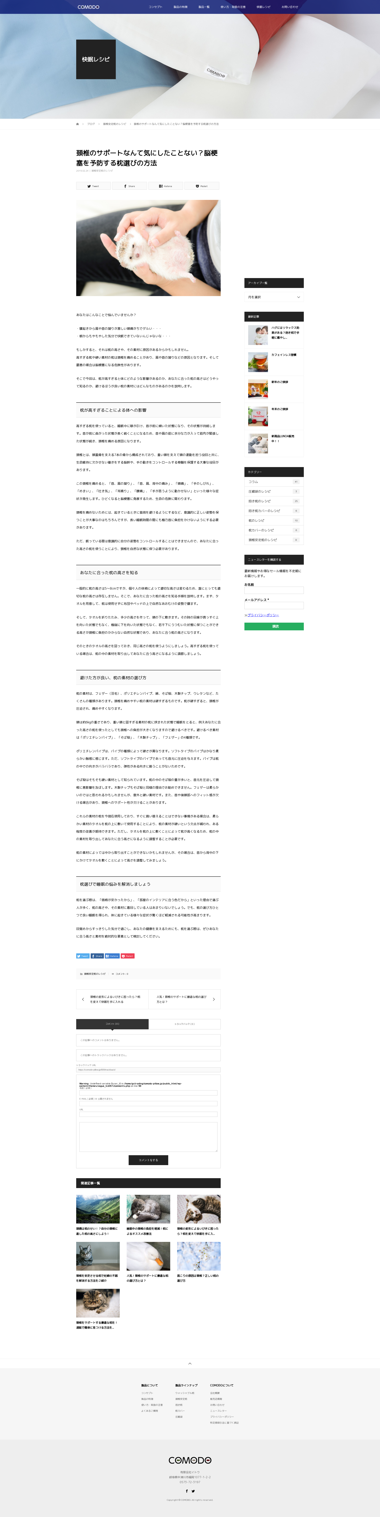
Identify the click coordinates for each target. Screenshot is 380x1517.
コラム (273, 482)
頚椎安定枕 (181, 1399)
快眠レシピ (264, 7)
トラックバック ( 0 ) (185, 1024)
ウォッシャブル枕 (184, 1393)
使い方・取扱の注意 (233, 7)
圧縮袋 (178, 1416)
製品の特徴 (180, 7)
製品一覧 (204, 7)
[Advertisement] (274, 208)
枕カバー (180, 1411)
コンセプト (155, 7)
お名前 (249, 585)
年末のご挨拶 (280, 409)
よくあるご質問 (149, 1411)
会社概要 (215, 1393)
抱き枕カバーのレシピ (273, 511)
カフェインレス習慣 (284, 355)
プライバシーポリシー (263, 615)
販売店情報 (216, 1399)
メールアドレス (256, 600)
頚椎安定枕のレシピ (102, 170)
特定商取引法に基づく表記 (224, 1422)
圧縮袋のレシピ (273, 491)
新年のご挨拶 (280, 382)
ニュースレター (218, 1411)
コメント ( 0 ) (112, 1023)
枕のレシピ (273, 520)
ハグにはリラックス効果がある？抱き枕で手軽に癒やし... (285, 332)
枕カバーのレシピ (273, 530)
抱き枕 (178, 1405)
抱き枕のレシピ (273, 501)
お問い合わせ (290, 7)
